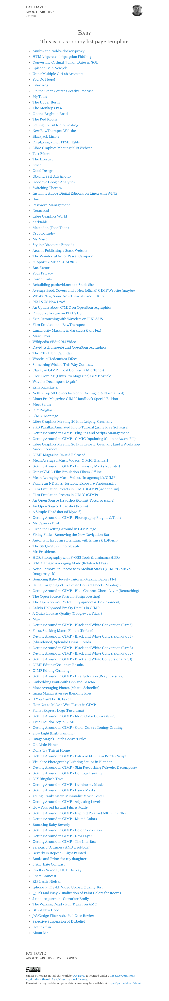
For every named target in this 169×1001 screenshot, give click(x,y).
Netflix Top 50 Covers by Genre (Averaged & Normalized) (78, 393)
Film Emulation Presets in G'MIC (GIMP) (65, 495)
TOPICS (71, 958)
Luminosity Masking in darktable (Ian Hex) (67, 330)
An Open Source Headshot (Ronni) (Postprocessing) (73, 500)
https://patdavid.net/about (124, 983)
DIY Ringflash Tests (48, 779)
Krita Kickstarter (46, 387)
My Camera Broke (47, 523)
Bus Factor (41, 268)
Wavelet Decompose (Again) (55, 382)
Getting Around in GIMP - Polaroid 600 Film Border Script (79, 756)
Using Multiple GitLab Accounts (58, 74)
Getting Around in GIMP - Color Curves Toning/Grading (78, 728)
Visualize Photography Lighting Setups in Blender (72, 762)
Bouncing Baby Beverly (51, 825)
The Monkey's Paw (47, 108)
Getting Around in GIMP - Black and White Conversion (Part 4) (83, 636)
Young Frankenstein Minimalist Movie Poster (68, 796)
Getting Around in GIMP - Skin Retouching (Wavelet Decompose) (85, 767)
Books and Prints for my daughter (59, 859)
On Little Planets (46, 745)
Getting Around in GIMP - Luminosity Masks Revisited (76, 466)
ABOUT (32, 12)
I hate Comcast (44, 876)
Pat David (79, 975)
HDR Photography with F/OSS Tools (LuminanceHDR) (76, 558)
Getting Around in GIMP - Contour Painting (67, 773)
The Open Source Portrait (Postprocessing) (66, 596)
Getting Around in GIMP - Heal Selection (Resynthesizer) (78, 676)
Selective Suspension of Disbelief (59, 921)
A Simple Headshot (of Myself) (57, 512)
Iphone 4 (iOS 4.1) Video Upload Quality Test (68, 887)
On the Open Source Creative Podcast (63, 91)
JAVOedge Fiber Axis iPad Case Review (64, 916)
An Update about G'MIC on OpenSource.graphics (72, 307)
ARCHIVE (47, 12)
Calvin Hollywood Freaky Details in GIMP (66, 608)
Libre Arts (40, 85)
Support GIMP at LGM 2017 (55, 262)
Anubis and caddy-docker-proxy (58, 51)
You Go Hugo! (44, 79)
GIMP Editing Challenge (52, 671)
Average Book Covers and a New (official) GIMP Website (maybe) (84, 290)
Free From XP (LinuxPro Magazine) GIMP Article (72, 376)
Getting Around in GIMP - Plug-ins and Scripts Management (81, 433)
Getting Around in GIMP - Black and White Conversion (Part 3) (83, 648)
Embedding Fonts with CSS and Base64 (64, 682)
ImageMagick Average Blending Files (62, 693)
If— (36, 199)
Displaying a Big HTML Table (56, 142)
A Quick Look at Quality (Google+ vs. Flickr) (67, 613)
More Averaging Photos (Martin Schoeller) (66, 688)
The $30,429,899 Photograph (56, 546)
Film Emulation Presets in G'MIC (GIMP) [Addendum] (76, 489)
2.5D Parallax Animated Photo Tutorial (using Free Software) (80, 427)
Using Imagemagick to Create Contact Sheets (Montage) (76, 585)
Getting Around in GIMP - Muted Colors (65, 819)
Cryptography (44, 233)
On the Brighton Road (50, 114)
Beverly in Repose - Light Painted (59, 853)
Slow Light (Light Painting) (53, 733)
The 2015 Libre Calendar (52, 353)
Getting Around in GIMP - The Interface (65, 842)
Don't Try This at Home (51, 750)
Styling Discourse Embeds (53, 245)
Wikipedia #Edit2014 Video (54, 342)
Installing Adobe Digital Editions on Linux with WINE (75, 193)
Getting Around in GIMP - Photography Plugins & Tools (77, 518)
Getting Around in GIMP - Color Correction (67, 830)
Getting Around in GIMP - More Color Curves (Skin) (74, 716)
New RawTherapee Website (54, 131)
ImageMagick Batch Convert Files (59, 739)
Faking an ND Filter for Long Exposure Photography (74, 483)
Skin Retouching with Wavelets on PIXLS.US (68, 319)
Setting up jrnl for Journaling (55, 125)
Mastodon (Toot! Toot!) (51, 228)
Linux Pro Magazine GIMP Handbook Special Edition (75, 399)
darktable (40, 222)
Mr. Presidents (44, 552)
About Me (40, 933)
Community (42, 279)
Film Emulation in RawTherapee (59, 325)
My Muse (40, 239)
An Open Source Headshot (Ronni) (60, 506)
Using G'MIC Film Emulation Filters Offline (67, 472)
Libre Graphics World (50, 216)
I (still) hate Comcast (49, 864)
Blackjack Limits (46, 136)
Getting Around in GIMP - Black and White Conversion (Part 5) (83, 625)
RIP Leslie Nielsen (47, 881)
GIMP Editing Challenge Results (58, 665)
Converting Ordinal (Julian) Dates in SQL (65, 62)
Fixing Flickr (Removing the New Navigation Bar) (71, 535)
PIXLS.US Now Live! (49, 302)
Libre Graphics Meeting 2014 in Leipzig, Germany (72, 422)
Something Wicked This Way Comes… (63, 365)
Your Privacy (43, 273)
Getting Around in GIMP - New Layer (62, 836)
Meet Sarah (42, 405)
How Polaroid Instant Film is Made (60, 807)
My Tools (40, 97)
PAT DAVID (36, 7)
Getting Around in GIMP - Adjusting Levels (67, 802)
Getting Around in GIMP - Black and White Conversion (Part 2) (83, 653)
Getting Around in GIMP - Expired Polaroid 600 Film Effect (80, 813)
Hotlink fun (42, 927)
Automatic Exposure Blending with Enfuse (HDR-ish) (75, 540)
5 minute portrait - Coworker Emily (61, 899)
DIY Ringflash (44, 410)
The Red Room (45, 119)
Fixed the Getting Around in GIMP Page (64, 529)
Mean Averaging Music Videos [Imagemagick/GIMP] (75, 478)
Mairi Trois (41, 336)
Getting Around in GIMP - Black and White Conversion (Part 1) (82, 659)
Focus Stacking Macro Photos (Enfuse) (63, 631)
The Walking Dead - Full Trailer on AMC (65, 904)
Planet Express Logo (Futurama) (58, 711)
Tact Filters (41, 154)
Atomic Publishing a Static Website (60, 251)
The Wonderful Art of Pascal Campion (63, 256)
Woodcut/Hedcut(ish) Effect (55, 359)
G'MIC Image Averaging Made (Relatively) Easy (70, 563)
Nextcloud (41, 211)
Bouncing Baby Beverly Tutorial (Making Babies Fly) (74, 579)
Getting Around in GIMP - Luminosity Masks (68, 785)
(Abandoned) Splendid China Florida (62, 642)
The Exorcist (43, 159)
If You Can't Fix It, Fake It (53, 699)
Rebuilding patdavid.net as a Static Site (63, 285)
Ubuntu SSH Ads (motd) (52, 176)
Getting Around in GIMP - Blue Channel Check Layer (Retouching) (86, 591)
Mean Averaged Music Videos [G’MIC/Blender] (70, 460)
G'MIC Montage (45, 416)
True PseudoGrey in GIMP (54, 722)
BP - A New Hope (46, 910)
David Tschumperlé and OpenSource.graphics (69, 347)
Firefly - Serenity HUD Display (57, 870)
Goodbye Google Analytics (54, 182)
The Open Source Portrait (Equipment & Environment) (76, 602)
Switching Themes (47, 188)
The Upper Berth (46, 102)
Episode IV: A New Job (50, 68)
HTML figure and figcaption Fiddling (62, 57)
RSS (60, 958)
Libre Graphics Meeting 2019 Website (62, 148)
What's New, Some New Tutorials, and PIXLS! (69, 296)
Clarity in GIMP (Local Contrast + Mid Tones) (68, 370)
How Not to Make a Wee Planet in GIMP (64, 705)
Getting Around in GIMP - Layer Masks (64, 790)
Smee (37, 165)
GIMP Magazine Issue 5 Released (59, 455)
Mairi (37, 619)
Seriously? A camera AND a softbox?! (62, 847)
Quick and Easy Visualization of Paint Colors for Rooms (77, 893)
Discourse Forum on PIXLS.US (57, 313)
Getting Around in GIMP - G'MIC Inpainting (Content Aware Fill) (84, 439)
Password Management (51, 205)
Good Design (43, 171)
